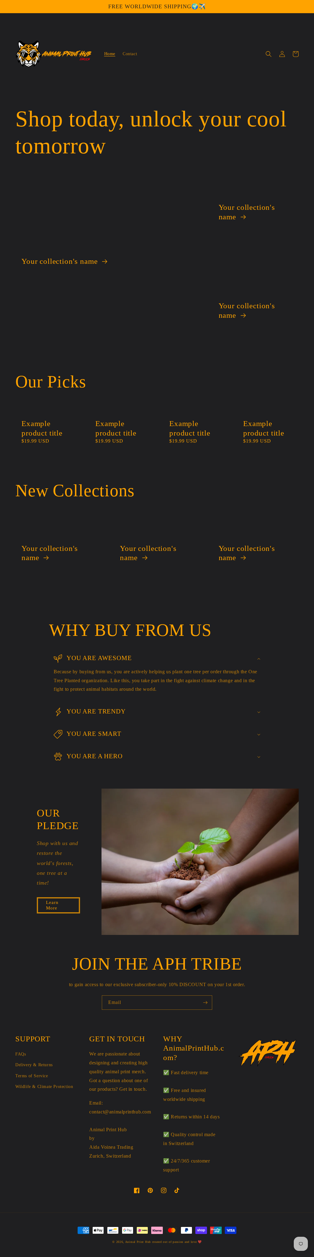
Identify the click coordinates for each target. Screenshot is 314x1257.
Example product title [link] (42, 428)
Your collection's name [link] (60, 261)
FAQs (20, 1054)
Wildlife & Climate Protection (44, 1086)
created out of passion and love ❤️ (177, 1242)
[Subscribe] (205, 1002)
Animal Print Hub (138, 1242)
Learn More (52, 905)
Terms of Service (31, 1076)
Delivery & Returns (34, 1065)
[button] (268, 54)
